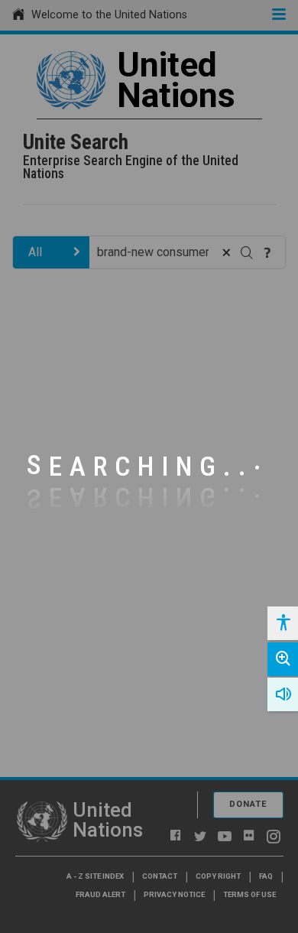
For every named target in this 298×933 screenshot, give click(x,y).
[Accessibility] (282, 623)
